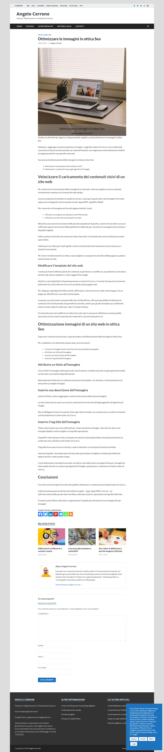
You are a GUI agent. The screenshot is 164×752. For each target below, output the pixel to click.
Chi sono (30, 26)
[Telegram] (60, 514)
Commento (43, 614)
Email (41, 657)
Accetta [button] (143, 739)
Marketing (63, 6)
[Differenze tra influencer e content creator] (51, 537)
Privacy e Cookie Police (70, 718)
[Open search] (148, 26)
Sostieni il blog (64, 26)
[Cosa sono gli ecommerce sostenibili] (82, 537)
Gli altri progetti (68, 714)
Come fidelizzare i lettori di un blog (122, 706)
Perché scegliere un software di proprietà (124, 723)
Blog (33, 6)
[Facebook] (134, 6)
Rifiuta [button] (151, 739)
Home (19, 26)
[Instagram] (144, 6)
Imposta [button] (134, 739)
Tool (81, 6)
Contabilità (40, 6)
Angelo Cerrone (33, 14)
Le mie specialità (45, 26)
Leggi (134, 744)
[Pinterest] (147, 6)
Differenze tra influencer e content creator (50, 549)
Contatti (80, 26)
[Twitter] (137, 6)
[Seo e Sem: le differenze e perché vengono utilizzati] (112, 537)
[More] (70, 514)
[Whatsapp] (65, 514)
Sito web (42, 668)
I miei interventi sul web (71, 710)
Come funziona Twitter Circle (120, 710)
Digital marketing (52, 6)
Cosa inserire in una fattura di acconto (123, 714)
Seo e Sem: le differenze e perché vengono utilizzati (110, 549)
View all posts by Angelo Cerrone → (69, 584)
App (28, 6)
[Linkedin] (141, 6)
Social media (73, 6)
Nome (41, 646)
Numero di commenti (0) (47, 603)
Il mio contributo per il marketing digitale (78, 706)
